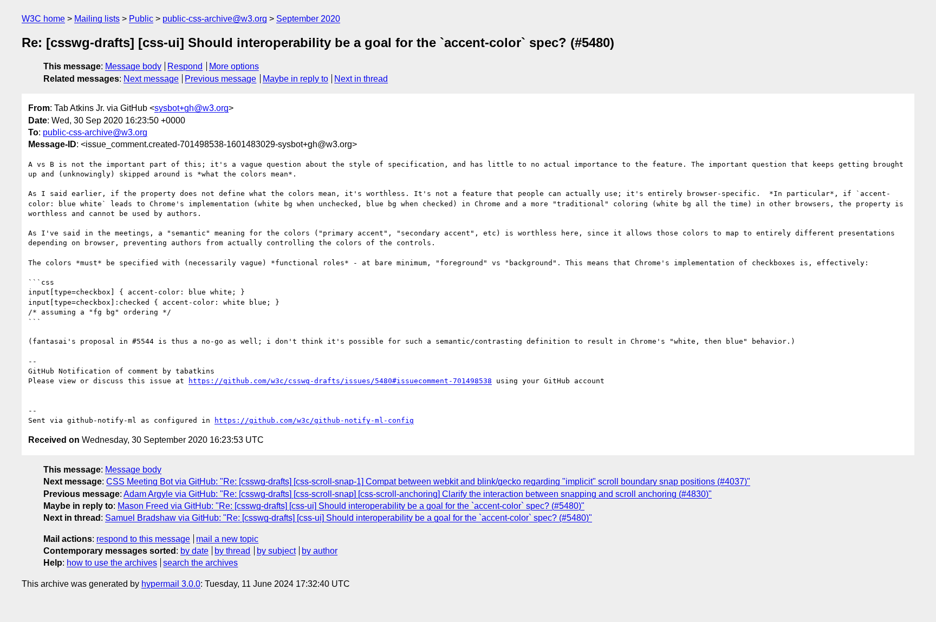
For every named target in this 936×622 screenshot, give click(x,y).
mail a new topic (227, 539)
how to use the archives (112, 562)
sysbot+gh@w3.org (191, 108)
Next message (151, 78)
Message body (133, 66)
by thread (232, 550)
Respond (185, 66)
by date (194, 550)
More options (234, 66)
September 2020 (308, 18)
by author (319, 550)
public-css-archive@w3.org (214, 18)
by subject (276, 550)
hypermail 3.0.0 (170, 583)
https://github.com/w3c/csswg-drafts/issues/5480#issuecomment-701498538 (340, 381)
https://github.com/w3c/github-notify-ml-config (314, 420)
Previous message (220, 78)
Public (141, 18)
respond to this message (143, 539)
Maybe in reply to (295, 78)
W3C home (43, 18)
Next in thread (361, 78)
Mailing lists (97, 18)
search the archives (200, 562)
